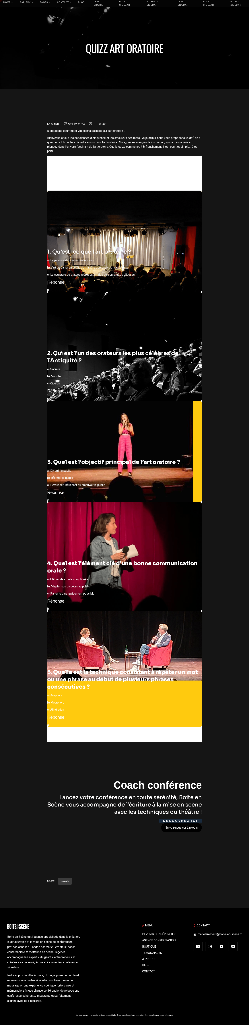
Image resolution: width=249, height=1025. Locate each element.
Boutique (149, 946)
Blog (145, 965)
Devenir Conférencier (159, 934)
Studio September (118, 1015)
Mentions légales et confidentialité (159, 1015)
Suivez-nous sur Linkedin (181, 827)
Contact (148, 971)
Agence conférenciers (159, 940)
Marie (55, 124)
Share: (51, 881)
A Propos (149, 959)
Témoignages (152, 953)
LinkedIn (65, 881)
